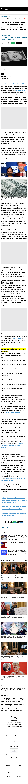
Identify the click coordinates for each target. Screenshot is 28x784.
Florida (2, 12)
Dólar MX (25, 12)
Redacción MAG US (6, 76)
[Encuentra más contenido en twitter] (5, 43)
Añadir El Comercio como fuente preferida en (14, 18)
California (6, 12)
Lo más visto (5, 533)
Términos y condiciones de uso (14, 741)
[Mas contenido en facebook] (11, 757)
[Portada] (14, 719)
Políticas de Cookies (14, 746)
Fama (9, 772)
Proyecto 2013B (16, 338)
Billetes (4, 528)
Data (19, 769)
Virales (8, 776)
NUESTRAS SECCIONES (14, 762)
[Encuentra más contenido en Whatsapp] (8, 43)
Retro (19, 772)
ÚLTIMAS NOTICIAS (7, 686)
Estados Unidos (11, 528)
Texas (10, 12)
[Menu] (2, 9)
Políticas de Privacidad (14, 744)
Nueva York (15, 12)
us (8, 769)
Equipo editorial (14, 720)
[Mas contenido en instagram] (16, 757)
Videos (19, 765)
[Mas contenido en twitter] (14, 757)
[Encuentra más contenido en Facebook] (2, 43)
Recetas (19, 776)
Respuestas (9, 765)
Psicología (20, 12)
